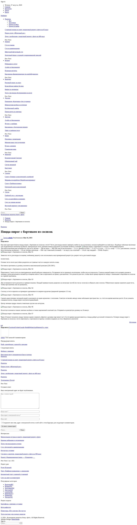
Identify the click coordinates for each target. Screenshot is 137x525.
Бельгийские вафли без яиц (14, 86)
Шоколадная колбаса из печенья (16, 105)
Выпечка (8, 79)
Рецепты (8, 19)
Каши (7, 136)
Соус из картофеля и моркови (15, 199)
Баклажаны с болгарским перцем (16, 127)
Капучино (8, 168)
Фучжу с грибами (11, 124)
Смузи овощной (10, 165)
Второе (7, 60)
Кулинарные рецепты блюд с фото (12, 214)
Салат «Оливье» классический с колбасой (19, 177)
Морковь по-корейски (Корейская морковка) (20, 180)
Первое (7, 42)
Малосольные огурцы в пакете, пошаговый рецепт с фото (21, 437)
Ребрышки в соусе (11, 64)
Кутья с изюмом (10, 146)
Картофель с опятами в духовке (11, 504)
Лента (7, 10)
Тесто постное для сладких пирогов (13, 514)
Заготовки (12, 23)
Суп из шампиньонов (12, 48)
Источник (132, 322)
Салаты (7, 173)
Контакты (8, 9)
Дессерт (7, 98)
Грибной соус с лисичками (14, 195)
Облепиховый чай (11, 161)
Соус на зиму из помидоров (10, 478)
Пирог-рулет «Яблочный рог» (15, 33)
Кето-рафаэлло (6, 507)
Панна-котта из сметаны (13, 112)
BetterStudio (15, 519)
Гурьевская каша (10, 149)
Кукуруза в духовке (7, 450)
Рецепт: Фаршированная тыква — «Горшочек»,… (18, 457)
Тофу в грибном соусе (12, 130)
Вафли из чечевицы (11, 89)
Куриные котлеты (11, 71)
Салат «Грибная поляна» (13, 183)
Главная (7, 7)
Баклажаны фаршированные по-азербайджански (21, 74)
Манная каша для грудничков (15, 142)
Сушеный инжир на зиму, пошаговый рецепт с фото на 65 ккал (26, 30)
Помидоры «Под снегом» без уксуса (13, 511)
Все (10, 21)
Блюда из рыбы (14, 26)
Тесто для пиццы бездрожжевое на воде (18, 93)
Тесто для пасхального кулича (11, 444)
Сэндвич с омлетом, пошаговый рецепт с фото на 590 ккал (21, 454)
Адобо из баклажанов (12, 67)
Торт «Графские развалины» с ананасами (15, 471)
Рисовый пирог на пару (13, 83)
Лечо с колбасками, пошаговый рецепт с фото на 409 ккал (25, 36)
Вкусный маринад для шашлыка (16, 206)
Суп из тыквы (9, 45)
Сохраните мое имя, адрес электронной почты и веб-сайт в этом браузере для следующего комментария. (38, 423)
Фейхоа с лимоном (7, 351)
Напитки (8, 154)
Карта (7, 12)
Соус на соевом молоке (13, 202)
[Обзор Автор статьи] (5, 336)
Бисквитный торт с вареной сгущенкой (14, 474)
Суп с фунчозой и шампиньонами (12, 447)
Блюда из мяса (14, 24)
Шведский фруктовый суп (14, 52)
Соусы (7, 192)
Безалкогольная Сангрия (13, 158)
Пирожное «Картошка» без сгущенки (17, 101)
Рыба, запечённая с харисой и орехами (14, 344)
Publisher (4, 16)
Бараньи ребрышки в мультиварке (12, 440)
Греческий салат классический (15, 187)
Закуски (7, 117)
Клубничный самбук (12, 108)
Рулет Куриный (6, 467)
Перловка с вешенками (13, 139)
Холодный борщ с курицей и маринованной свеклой (23, 55)
